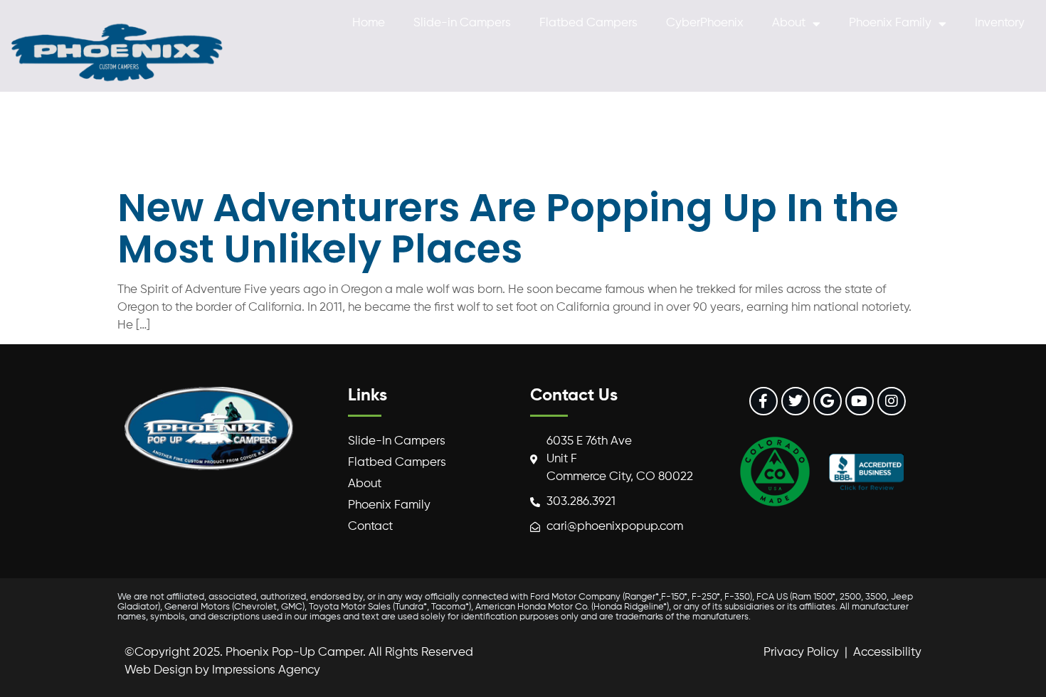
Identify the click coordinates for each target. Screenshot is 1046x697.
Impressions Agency (266, 670)
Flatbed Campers (588, 23)
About (788, 23)
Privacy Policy (801, 653)
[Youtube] (859, 401)
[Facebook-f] (763, 401)
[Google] (827, 401)
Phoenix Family (890, 23)
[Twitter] (795, 401)
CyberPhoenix (705, 23)
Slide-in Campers (462, 23)
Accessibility (887, 653)
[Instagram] (891, 401)
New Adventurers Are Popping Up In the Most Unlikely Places (508, 228)
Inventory (1000, 23)
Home (368, 23)
